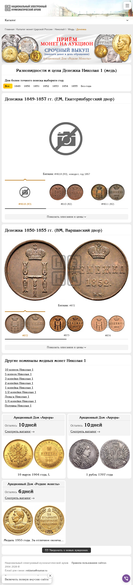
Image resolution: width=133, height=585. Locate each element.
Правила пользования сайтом (89, 562)
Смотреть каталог (18, 431)
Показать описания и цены (65, 216)
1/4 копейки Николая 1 (20, 401)
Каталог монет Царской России (34, 29)
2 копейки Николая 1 (19, 383)
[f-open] (126, 578)
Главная (9, 29)
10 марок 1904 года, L (33, 474)
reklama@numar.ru (36, 570)
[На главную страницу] (24, 8)
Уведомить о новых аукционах (68, 550)
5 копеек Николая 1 (18, 374)
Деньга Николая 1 (17, 396)
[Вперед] (126, 192)
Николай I (60, 29)
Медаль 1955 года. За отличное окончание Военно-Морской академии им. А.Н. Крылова (34, 540)
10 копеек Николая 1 (19, 369)
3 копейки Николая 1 (19, 378)
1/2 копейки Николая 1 (20, 392)
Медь (71, 29)
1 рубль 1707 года (99, 474)
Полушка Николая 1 (18, 405)
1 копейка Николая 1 (19, 387)
